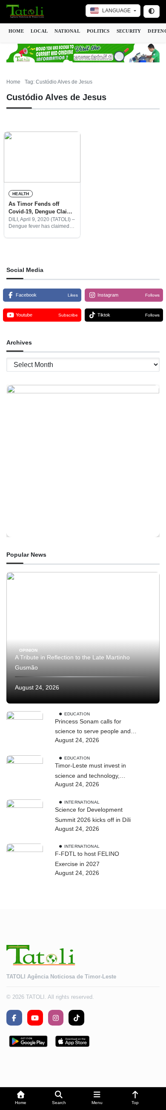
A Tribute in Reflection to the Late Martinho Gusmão (72, 662)
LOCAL (39, 31)
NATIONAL (67, 31)
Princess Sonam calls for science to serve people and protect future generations (93, 727)
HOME (16, 31)
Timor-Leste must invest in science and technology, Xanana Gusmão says (90, 771)
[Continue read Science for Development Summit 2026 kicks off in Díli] (24, 817)
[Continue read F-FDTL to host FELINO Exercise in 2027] (24, 862)
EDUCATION (77, 713)
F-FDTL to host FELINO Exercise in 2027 (87, 858)
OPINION (28, 650)
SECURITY (129, 31)
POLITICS (98, 31)
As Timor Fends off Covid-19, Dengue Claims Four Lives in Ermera (42, 208)
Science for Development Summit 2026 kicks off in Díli (93, 814)
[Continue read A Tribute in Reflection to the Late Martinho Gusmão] (83, 638)
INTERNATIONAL (82, 802)
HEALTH (20, 193)
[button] (21, 1099)
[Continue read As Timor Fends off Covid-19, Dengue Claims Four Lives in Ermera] (42, 157)
